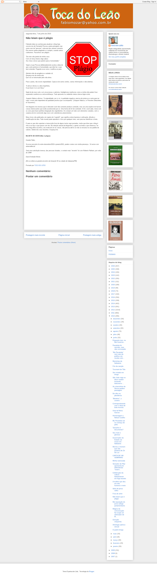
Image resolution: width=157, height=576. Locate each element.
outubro (116, 325)
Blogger (91, 571)
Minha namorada (119, 461)
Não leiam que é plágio (119, 498)
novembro (117, 322)
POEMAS (112, 254)
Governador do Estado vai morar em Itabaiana (118, 440)
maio (115, 534)
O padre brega (118, 530)
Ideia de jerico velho (118, 489)
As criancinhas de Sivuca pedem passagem (119, 388)
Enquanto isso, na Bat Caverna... (119, 341)
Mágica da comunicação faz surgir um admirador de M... (118, 512)
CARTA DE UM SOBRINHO (118, 456)
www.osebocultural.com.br (115, 89)
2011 (113, 313)
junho (115, 337)
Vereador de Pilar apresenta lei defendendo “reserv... (119, 466)
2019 (113, 288)
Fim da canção (118, 366)
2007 (113, 556)
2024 (113, 272)
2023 (113, 275)
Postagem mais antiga (92, 235)
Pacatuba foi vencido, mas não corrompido (119, 347)
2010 (113, 316)
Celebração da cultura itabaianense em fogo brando (119, 475)
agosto (115, 331)
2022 (113, 278)
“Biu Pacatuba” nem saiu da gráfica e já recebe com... (118, 355)
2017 (113, 294)
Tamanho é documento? (118, 429)
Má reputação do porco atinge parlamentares (119, 504)
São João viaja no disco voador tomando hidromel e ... (119, 380)
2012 (113, 310)
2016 (113, 297)
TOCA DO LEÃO (117, 45)
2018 (113, 291)
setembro (116, 328)
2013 (113, 306)
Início (111, 251)
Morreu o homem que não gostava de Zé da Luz (119, 449)
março (115, 540)
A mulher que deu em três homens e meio (119, 483)
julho (115, 334)
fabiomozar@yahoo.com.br (115, 84)
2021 (113, 281)
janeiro (115, 546)
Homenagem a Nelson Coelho (119, 416)
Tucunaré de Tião (119, 369)
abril (115, 537)
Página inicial (64, 235)
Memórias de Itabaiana (117, 362)
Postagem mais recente (35, 235)
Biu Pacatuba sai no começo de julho (119, 422)
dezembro (117, 319)
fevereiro (116, 543)
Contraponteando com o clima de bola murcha (119, 405)
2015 (113, 300)
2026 (113, 266)
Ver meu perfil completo (117, 57)
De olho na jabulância (117, 394)
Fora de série (117, 494)
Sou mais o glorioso (117, 434)
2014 (113, 303)
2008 (113, 553)
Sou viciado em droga (118, 373)
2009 (113, 550)
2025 (113, 269)
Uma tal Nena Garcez (118, 411)
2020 (113, 285)
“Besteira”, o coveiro (117, 399)
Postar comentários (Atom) (67, 242)
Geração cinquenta (117, 521)
